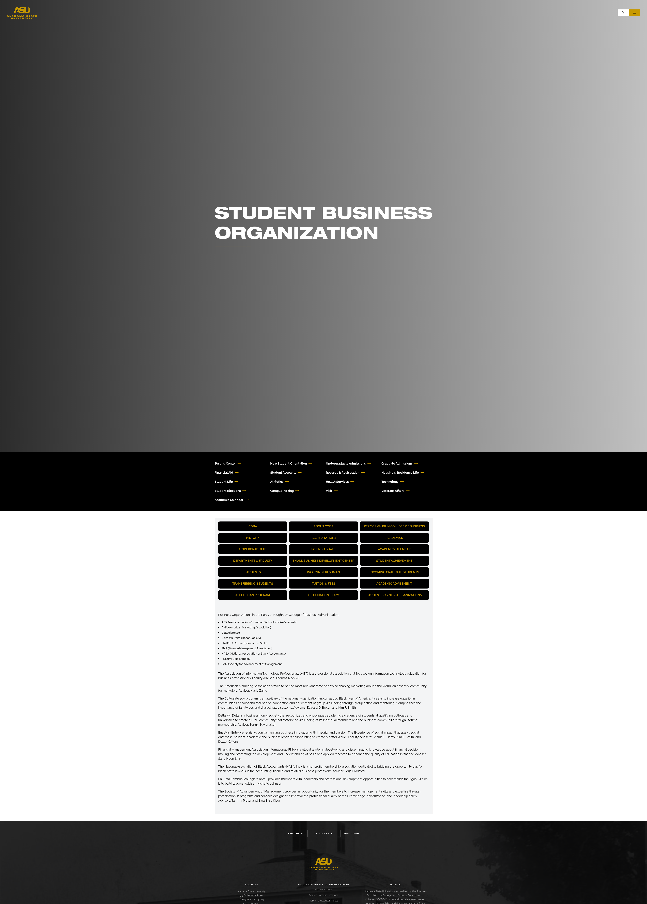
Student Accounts (283, 472)
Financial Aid (224, 472)
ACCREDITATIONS (323, 538)
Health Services (337, 481)
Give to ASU (351, 833)
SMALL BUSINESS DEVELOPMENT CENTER (323, 560)
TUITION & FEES (323, 583)
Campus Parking (282, 491)
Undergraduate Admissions (346, 463)
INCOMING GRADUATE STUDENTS (394, 572)
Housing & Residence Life (400, 472)
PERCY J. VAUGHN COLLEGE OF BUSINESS (394, 526)
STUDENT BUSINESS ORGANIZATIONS (394, 595)
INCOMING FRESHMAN (323, 572)
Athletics (276, 481)
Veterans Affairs (392, 491)
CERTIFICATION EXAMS (323, 595)
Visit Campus (324, 833)
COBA (253, 526)
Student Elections (228, 491)
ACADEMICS (394, 538)
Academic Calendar (229, 500)
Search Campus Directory (323, 895)
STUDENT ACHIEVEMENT (394, 560)
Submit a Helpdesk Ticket (323, 900)
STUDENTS (253, 572)
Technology (389, 481)
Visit (329, 491)
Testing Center (225, 463)
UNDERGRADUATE (252, 549)
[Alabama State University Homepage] (22, 12)
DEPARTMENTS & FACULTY (252, 560)
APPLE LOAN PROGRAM (252, 595)
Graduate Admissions (396, 463)
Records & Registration (342, 472)
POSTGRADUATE (323, 549)
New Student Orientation (288, 463)
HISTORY (252, 538)
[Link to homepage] (323, 864)
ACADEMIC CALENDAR (394, 549)
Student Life (224, 481)
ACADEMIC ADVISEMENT (394, 583)
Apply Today (296, 833)
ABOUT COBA (323, 526)
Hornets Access (323, 889)
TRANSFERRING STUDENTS (252, 583)
